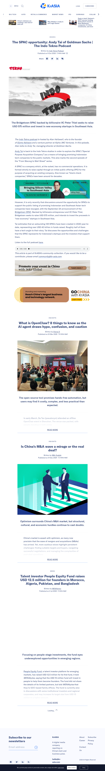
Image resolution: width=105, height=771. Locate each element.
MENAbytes (56, 589)
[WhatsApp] (62, 58)
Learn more (61, 767)
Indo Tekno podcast (28, 139)
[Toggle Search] (22, 6)
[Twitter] (52, 58)
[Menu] (11, 6)
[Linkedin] (57, 58)
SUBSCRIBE (89, 6)
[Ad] (52, 295)
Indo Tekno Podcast (56, 51)
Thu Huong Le (56, 732)
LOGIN (78, 6)
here (41, 242)
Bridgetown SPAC (23, 212)
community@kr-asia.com (50, 256)
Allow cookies (72, 767)
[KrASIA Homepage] (50, 6)
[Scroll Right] (100, 14)
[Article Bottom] (52, 268)
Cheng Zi (56, 332)
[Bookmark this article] (67, 53)
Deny (83, 767)
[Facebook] (47, 58)
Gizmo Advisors (24, 142)
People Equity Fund (33, 671)
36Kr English (56, 455)
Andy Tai (19, 151)
